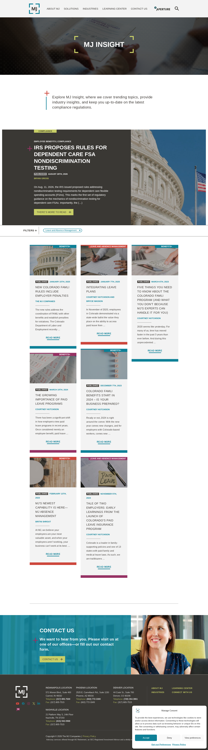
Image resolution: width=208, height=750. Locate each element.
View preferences (193, 738)
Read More (53, 337)
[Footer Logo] (28, 692)
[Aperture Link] (162, 8)
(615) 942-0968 (63, 721)
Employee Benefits (45, 141)
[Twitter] (33, 703)
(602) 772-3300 (93, 699)
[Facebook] (23, 703)
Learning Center (114, 8)
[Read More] (53, 296)
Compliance (45, 131)
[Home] (34, 8)
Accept (146, 738)
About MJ (53, 8)
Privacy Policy (179, 744)
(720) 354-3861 (131, 699)
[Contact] (18, 709)
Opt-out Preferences (161, 744)
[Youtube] (18, 703)
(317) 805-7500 (63, 699)
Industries (90, 8)
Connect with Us (182, 692)
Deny (169, 738)
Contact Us (139, 8)
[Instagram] (28, 703)
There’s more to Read (51, 212)
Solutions (71, 8)
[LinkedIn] (38, 703)
